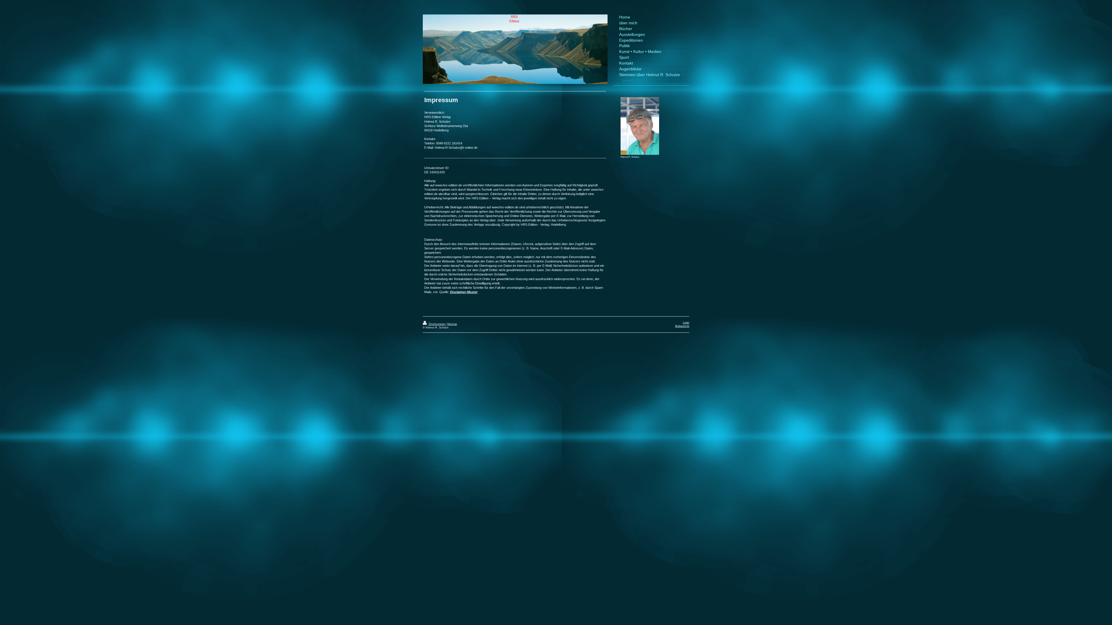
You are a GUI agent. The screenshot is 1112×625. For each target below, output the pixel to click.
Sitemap (452, 324)
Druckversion (437, 324)
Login (686, 322)
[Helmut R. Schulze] (640, 126)
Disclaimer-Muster (464, 292)
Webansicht (682, 326)
